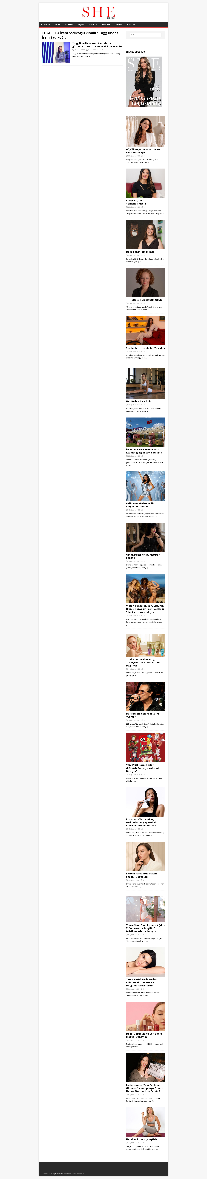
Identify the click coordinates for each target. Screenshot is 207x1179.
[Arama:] (145, 35)
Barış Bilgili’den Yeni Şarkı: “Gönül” (143, 715)
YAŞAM (81, 24)
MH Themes (59, 1174)
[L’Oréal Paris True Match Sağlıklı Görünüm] (145, 869)
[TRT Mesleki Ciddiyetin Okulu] (145, 296)
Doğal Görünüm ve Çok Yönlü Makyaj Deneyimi (144, 1035)
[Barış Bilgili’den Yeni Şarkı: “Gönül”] (145, 709)
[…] (88, 56)
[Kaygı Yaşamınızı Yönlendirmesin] (145, 196)
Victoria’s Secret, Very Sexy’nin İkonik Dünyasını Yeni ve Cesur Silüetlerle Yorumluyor (145, 609)
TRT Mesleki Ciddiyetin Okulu (144, 299)
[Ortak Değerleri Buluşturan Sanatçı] (145, 550)
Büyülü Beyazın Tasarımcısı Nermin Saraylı (143, 151)
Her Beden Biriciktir (138, 401)
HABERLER (45, 24)
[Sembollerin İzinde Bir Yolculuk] (145, 344)
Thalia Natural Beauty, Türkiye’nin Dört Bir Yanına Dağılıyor (143, 662)
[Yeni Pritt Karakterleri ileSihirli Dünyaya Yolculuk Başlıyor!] (145, 761)
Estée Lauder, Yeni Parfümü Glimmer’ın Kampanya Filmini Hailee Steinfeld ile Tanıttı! (144, 1088)
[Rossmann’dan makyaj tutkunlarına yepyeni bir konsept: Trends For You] (145, 815)
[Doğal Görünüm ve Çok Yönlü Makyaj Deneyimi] (145, 1029)
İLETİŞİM (131, 24)
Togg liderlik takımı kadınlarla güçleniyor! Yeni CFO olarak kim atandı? (97, 45)
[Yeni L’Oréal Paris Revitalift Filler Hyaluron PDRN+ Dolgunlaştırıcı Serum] (145, 975)
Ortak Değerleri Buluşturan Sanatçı (143, 556)
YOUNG (119, 24)
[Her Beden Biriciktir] (145, 397)
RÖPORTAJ (93, 24)
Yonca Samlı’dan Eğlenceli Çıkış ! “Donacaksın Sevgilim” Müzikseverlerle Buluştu (145, 928)
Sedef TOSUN (93, 50)
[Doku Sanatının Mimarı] (145, 247)
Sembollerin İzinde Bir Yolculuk (145, 348)
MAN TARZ (106, 24)
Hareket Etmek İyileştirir (141, 1139)
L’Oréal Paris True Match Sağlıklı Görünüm (141, 875)
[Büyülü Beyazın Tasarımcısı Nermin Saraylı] (145, 145)
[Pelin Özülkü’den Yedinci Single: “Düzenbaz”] (145, 499)
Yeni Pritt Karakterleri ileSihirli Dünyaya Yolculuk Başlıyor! (142, 768)
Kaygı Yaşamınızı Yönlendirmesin (136, 202)
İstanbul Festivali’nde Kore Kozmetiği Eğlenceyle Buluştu (144, 451)
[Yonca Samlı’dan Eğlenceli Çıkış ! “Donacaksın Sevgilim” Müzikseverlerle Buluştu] (145, 921)
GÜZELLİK (69, 24)
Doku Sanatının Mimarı (140, 251)
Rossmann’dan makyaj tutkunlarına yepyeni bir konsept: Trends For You (141, 822)
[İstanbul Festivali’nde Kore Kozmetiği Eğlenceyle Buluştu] (145, 445)
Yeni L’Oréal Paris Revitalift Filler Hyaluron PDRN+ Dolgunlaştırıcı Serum (143, 982)
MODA (57, 24)
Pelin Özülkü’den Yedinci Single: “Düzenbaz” (141, 505)
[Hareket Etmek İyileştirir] (145, 1135)
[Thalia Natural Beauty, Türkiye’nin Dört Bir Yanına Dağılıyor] (145, 655)
